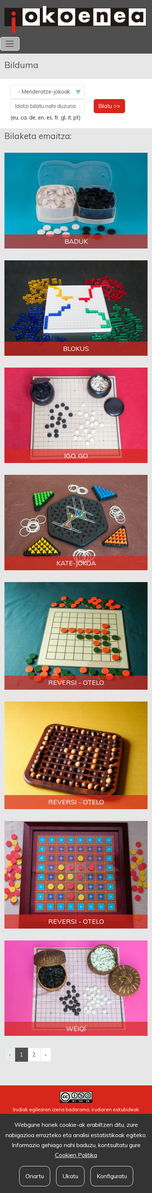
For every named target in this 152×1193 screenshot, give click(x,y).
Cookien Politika (76, 1155)
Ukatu (70, 1176)
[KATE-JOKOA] (76, 521)
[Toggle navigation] (10, 44)
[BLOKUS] (76, 307)
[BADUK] (76, 200)
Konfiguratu (112, 1176)
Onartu (34, 1176)
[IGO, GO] (76, 414)
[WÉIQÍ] (76, 987)
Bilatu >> (109, 106)
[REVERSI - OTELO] (76, 635)
